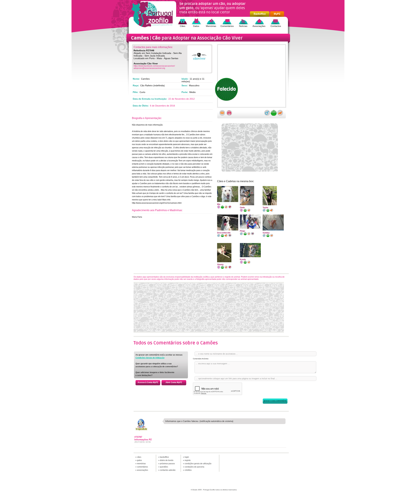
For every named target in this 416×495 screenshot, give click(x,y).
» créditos (187, 470)
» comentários (141, 467)
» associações (141, 470)
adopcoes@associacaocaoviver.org (149, 68)
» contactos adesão (167, 470)
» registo (187, 460)
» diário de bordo (165, 460)
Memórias (211, 26)
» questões (163, 467)
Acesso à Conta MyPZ (148, 382)
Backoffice (260, 13)
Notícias (243, 26)
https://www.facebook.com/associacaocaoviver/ (154, 66)
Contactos (276, 26)
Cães (182, 26)
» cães (138, 457)
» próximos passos (166, 463)
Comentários (227, 26)
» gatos (138, 460)
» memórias (140, 463)
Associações (259, 26)
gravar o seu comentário (275, 401)
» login (186, 457)
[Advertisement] (250, 147)
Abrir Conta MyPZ (174, 382)
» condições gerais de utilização (197, 463)
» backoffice (163, 457)
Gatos (196, 26)
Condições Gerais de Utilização (150, 358)
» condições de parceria (193, 467)
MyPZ (277, 13)
